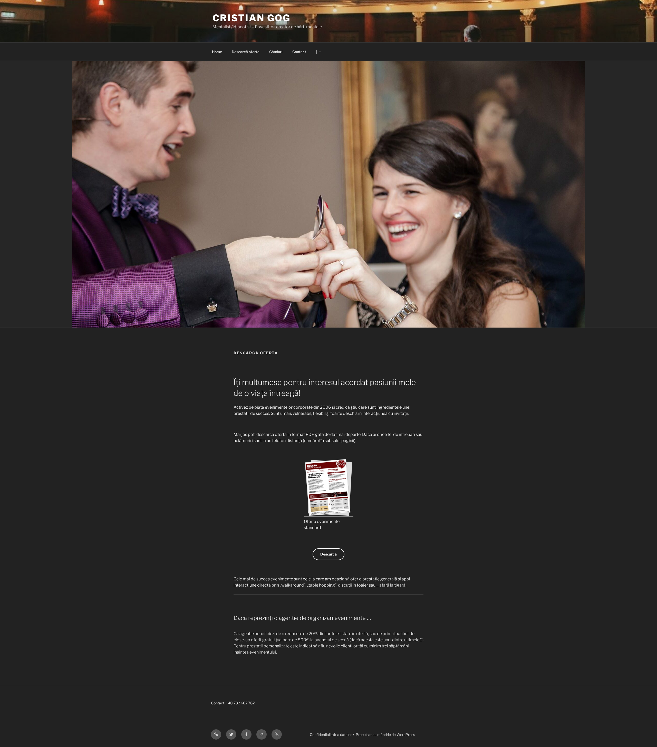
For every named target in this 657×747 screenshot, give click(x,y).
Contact (299, 52)
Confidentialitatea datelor (331, 734)
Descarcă (328, 554)
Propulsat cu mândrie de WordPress (385, 734)
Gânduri (276, 52)
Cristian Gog (251, 18)
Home (217, 52)
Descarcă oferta (245, 52)
